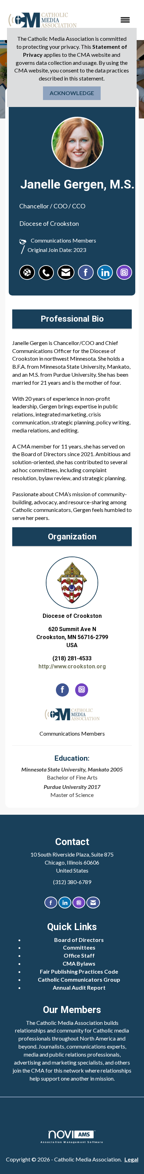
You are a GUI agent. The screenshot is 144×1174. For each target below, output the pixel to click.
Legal (131, 1159)
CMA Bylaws (79, 963)
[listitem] (47, 269)
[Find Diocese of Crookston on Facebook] (62, 690)
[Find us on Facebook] (50, 903)
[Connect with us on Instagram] (78, 903)
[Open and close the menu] (108, 20)
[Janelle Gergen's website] (27, 272)
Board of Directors (79, 939)
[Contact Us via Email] (93, 903)
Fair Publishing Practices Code (79, 971)
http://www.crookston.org (72, 666)
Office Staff (79, 955)
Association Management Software (72, 1142)
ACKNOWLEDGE (72, 93)
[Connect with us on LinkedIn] (64, 903)
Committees (79, 947)
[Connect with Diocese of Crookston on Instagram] (81, 690)
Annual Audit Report (79, 987)
